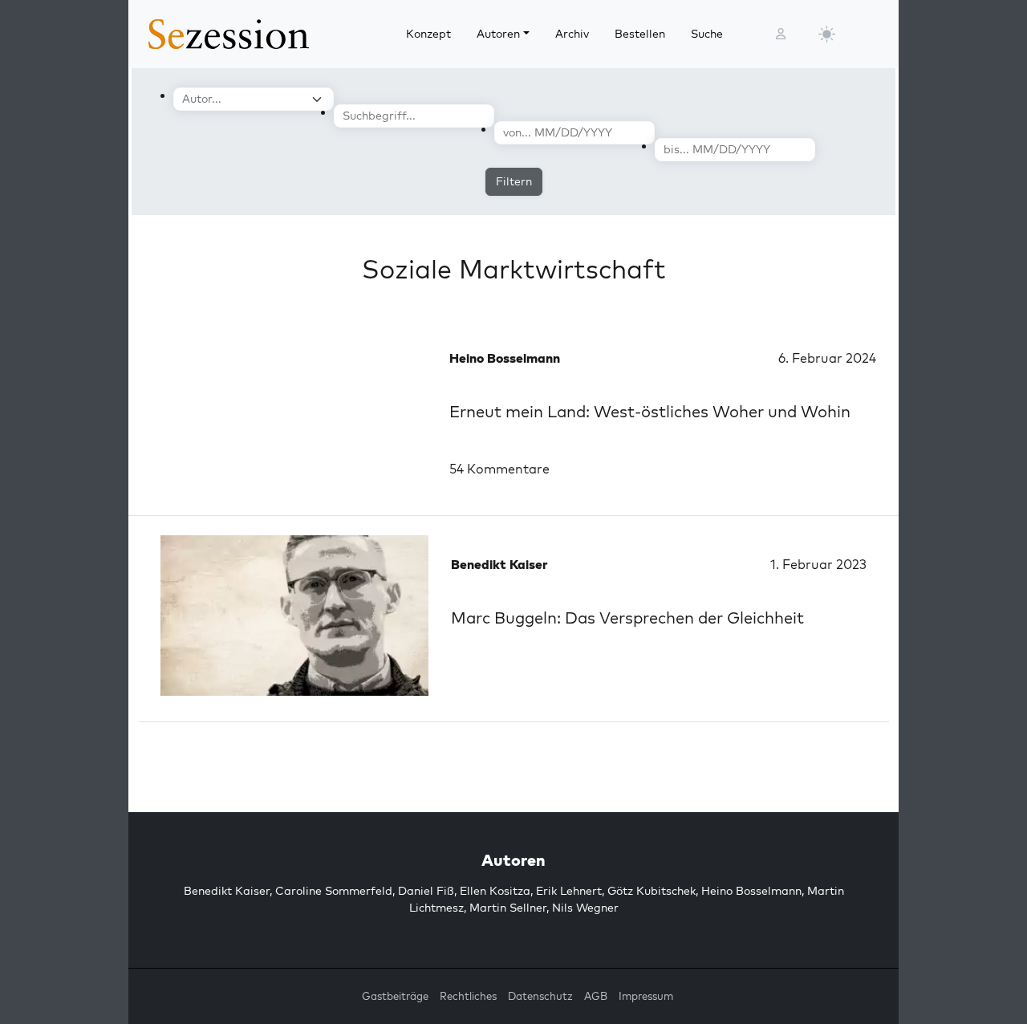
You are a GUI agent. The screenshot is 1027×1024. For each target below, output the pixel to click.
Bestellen (640, 33)
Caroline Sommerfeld (333, 891)
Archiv (572, 33)
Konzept (428, 33)
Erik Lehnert (569, 891)
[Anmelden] (780, 34)
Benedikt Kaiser (227, 891)
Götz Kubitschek (651, 891)
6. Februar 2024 (827, 358)
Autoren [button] (498, 33)
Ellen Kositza (495, 891)
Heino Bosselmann (751, 891)
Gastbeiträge (395, 995)
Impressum (646, 995)
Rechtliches (468, 995)
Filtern (514, 181)
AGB (595, 995)
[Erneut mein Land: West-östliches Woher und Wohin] (289, 409)
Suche (707, 33)
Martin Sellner (507, 907)
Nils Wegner (585, 907)
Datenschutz (540, 995)
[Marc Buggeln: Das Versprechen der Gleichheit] (294, 615)
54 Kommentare (499, 469)
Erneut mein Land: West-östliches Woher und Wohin (649, 411)
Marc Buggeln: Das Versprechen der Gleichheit (627, 617)
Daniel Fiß (426, 891)
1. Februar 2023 (818, 564)
